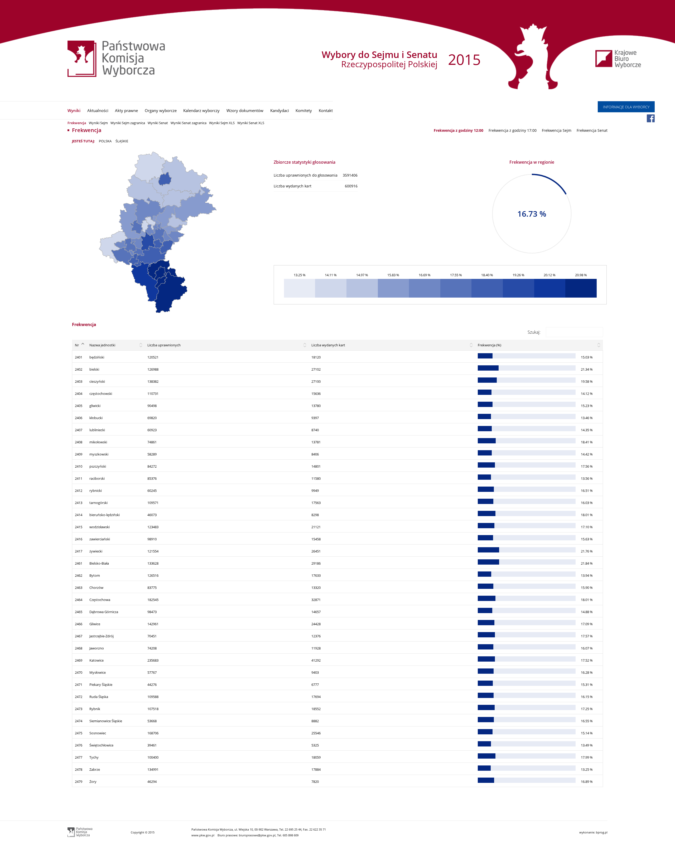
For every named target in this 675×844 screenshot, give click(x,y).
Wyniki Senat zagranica (188, 122)
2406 (78, 417)
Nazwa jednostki (102, 345)
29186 (316, 563)
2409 (78, 454)
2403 (78, 381)
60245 (152, 490)
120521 (152, 357)
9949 (315, 490)
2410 (78, 466)
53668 (152, 721)
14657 (316, 611)
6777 (315, 684)
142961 (152, 624)
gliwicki (94, 405)
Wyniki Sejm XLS (222, 122)
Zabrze (94, 769)
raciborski (97, 478)
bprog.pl (602, 832)
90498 (152, 405)
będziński (96, 357)
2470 (78, 672)
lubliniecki (97, 430)
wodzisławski (99, 527)
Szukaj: (534, 332)
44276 (152, 684)
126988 (152, 369)
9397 (315, 417)
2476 (78, 745)
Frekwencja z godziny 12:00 (458, 130)
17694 (316, 696)
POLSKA (105, 141)
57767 (152, 672)
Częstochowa (99, 599)
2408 (78, 442)
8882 (315, 721)
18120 (316, 357)
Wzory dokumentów (244, 110)
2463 (78, 587)
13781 (316, 442)
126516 (152, 575)
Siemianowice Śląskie (105, 721)
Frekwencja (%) (489, 345)
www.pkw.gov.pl (202, 835)
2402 (78, 369)
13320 (316, 587)
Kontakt (326, 110)
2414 (78, 514)
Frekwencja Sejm (556, 130)
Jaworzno (96, 648)
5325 (315, 745)
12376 (316, 636)
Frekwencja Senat (592, 130)
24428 (316, 624)
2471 (78, 684)
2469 (78, 660)
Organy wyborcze (161, 110)
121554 (152, 551)
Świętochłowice (101, 745)
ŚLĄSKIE (121, 141)
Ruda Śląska (98, 696)
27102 (316, 369)
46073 (152, 514)
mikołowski (98, 442)
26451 (316, 551)
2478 (78, 769)
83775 (152, 587)
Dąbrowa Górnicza (103, 611)
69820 (152, 417)
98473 (152, 611)
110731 (152, 393)
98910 (152, 539)
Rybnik (94, 708)
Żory (93, 781)
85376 (152, 478)
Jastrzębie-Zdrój (101, 636)
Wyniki (74, 110)
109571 (152, 502)
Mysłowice (97, 672)
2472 (78, 696)
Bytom (94, 575)
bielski (94, 369)
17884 (316, 769)
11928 (316, 648)
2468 (78, 648)
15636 (316, 393)
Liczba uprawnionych (164, 345)
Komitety (304, 110)
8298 (315, 514)
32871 (316, 599)
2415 (78, 527)
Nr (77, 345)
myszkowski (98, 454)
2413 (78, 502)
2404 (78, 393)
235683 (152, 660)
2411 (78, 478)
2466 (78, 624)
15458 (316, 539)
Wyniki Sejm (98, 122)
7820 (315, 781)
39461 (152, 745)
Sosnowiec (97, 733)
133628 (152, 563)
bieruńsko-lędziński (104, 514)
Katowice (96, 660)
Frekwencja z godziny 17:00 (513, 130)
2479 (78, 781)
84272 (152, 466)
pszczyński (97, 466)
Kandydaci (279, 110)
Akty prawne (126, 110)
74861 (152, 442)
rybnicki (95, 490)
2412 (78, 490)
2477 (78, 757)
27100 (316, 381)
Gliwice (94, 624)
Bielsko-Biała (99, 563)
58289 (152, 454)
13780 (316, 405)
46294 (152, 781)
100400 (152, 757)
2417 (78, 551)
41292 (316, 660)
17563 (316, 502)
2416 (78, 539)
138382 (152, 381)
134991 (152, 769)
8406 (315, 454)
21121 (316, 527)
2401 (78, 357)
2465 (78, 611)
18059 (316, 757)
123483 (152, 527)
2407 (78, 430)
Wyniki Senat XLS (250, 122)
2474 (78, 721)
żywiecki (95, 551)
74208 (152, 648)
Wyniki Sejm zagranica (127, 122)
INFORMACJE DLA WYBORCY (626, 106)
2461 (78, 563)
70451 (152, 636)
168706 (152, 733)
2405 (78, 405)
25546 (316, 733)
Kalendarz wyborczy (201, 110)
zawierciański (99, 539)
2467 (78, 636)
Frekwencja (77, 122)
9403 (315, 672)
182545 (152, 599)
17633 (316, 575)
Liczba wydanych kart (328, 345)
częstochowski (100, 393)
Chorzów (96, 587)
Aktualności (97, 110)
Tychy (94, 757)
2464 (78, 599)
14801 (316, 466)
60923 (152, 430)
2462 (78, 575)
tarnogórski (98, 502)
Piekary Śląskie (100, 684)
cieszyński (97, 381)
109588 (152, 696)
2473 (78, 708)
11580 (316, 478)
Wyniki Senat (158, 122)
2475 (78, 733)
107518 (152, 708)
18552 (316, 708)
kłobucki (96, 417)
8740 (315, 430)
